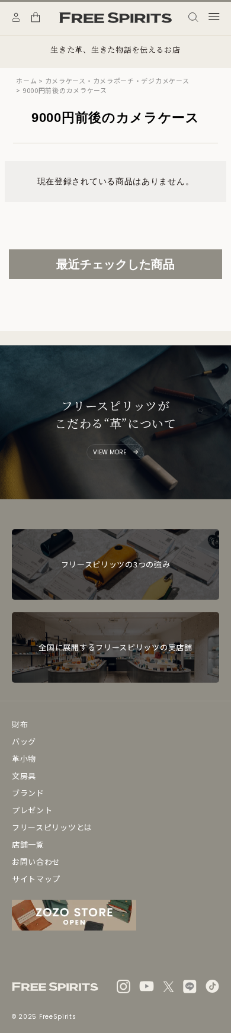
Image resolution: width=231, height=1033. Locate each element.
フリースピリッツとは (52, 827)
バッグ (24, 741)
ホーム (26, 80)
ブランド (28, 792)
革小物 (24, 758)
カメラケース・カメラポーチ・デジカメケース (117, 80)
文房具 (24, 775)
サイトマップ (36, 878)
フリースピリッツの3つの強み (116, 564)
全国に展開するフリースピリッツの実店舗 (115, 647)
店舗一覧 (28, 844)
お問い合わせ (36, 861)
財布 (20, 724)
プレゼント (32, 810)
